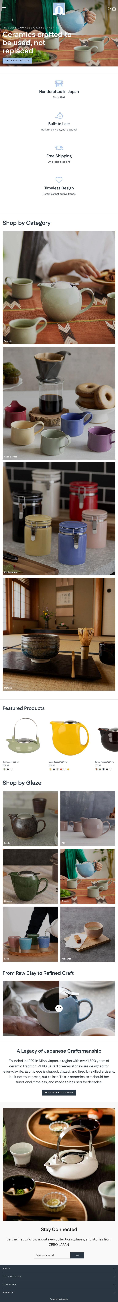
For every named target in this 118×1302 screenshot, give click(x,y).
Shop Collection (17, 60)
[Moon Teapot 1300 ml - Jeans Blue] (54, 769)
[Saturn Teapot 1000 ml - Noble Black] (107, 769)
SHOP (6, 1268)
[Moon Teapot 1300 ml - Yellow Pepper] (68, 769)
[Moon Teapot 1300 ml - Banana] (50, 769)
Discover (9, 1284)
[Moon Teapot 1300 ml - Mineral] (57, 769)
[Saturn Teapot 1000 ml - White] (110, 769)
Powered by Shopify (59, 1299)
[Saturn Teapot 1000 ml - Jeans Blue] (103, 769)
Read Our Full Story (59, 1092)
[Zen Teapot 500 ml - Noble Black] (8, 769)
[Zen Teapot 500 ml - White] (11, 769)
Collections (12, 1276)
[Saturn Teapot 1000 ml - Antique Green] (100, 769)
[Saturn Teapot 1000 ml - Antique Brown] (96, 769)
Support (9, 1292)
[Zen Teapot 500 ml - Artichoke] (4, 769)
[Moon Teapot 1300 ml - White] (64, 769)
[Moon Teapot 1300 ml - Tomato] (61, 769)
